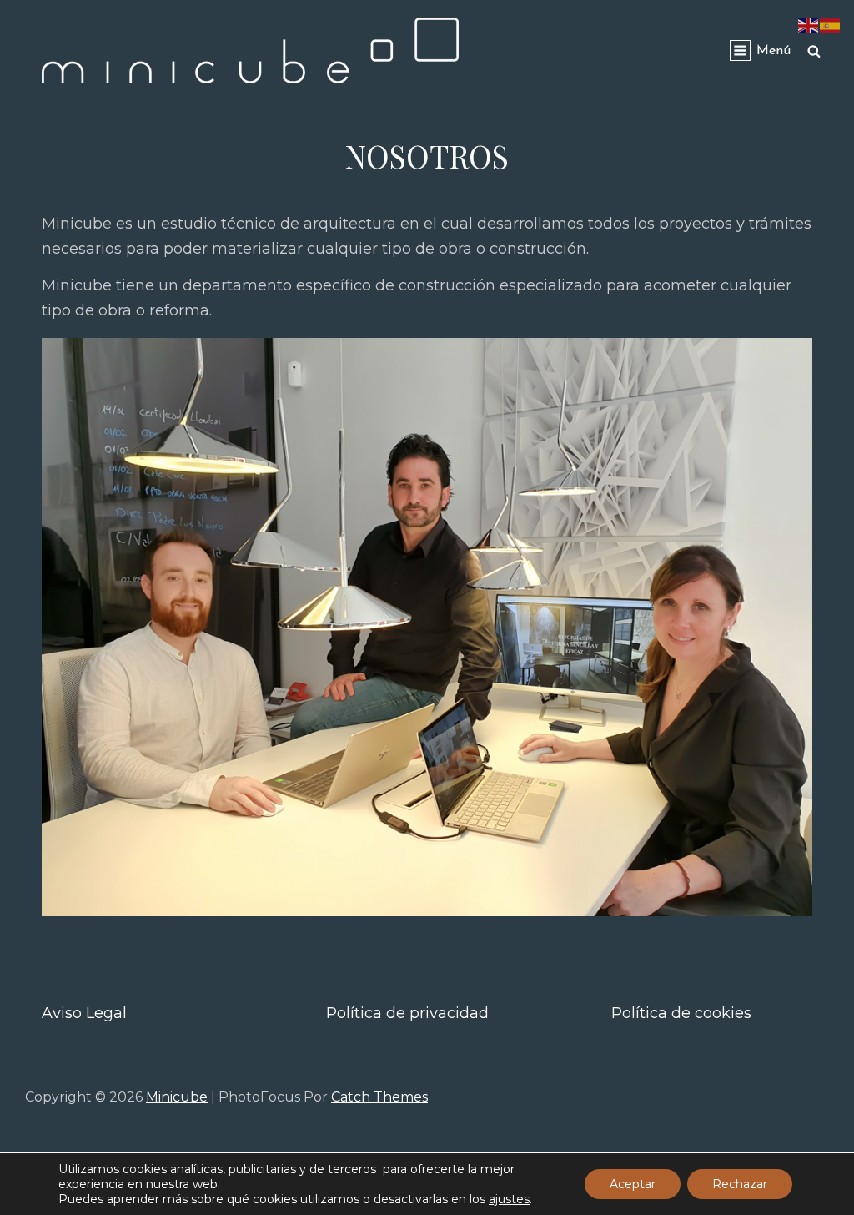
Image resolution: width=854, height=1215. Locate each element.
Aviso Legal (84, 1013)
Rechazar (739, 1184)
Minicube (177, 1097)
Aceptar (633, 1184)
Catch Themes (379, 1097)
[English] (809, 25)
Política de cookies (681, 1013)
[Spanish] (830, 25)
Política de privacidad (407, 1013)
